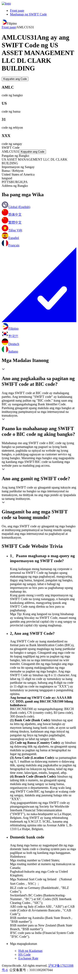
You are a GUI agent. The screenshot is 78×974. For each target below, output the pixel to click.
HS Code (24, 954)
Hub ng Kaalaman (30, 951)
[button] (39, 377)
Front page (17, 10)
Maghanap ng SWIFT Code (28, 14)
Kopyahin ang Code (15, 78)
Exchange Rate (28, 958)
